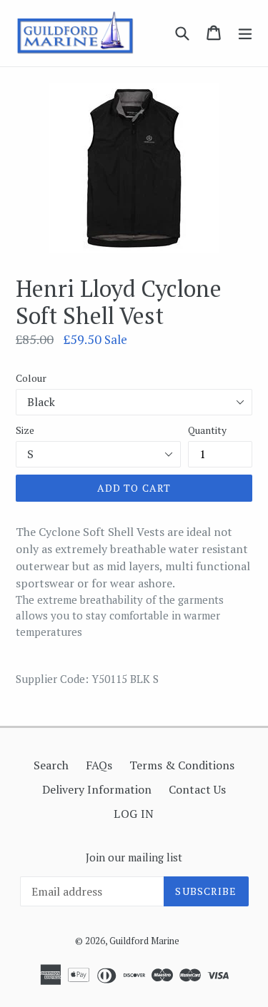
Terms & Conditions (181, 765)
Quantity (207, 430)
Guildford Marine (144, 940)
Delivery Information (97, 789)
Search (51, 765)
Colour (31, 378)
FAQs (99, 765)
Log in (134, 813)
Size (25, 430)
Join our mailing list (134, 857)
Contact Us (197, 789)
